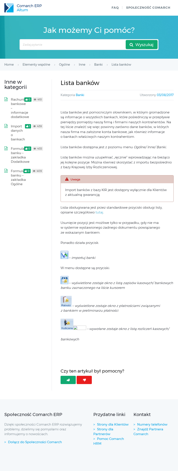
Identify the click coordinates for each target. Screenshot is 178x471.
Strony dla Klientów (113, 424)
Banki (80, 95)
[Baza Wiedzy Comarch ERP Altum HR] (23, 7)
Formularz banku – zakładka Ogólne (19, 177)
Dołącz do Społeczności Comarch (35, 442)
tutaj (99, 212)
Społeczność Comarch (148, 8)
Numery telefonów (152, 424)
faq (115, 8)
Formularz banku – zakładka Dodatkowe (20, 155)
